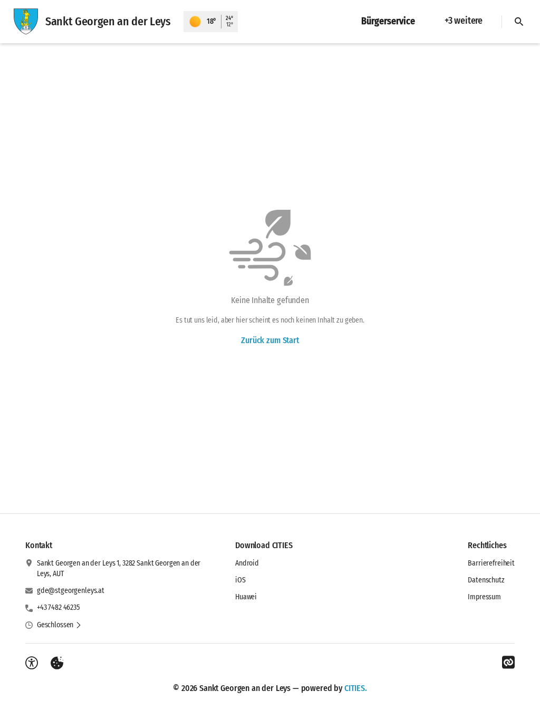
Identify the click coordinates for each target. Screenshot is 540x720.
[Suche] (518, 21)
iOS (240, 580)
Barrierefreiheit (491, 563)
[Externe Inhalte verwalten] (57, 663)
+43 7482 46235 (58, 607)
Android (247, 563)
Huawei (246, 596)
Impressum (484, 596)
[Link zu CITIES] (508, 662)
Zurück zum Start (269, 340)
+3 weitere (464, 20)
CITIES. (355, 688)
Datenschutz (486, 580)
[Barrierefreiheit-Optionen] (31, 663)
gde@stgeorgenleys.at (70, 590)
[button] (59, 625)
